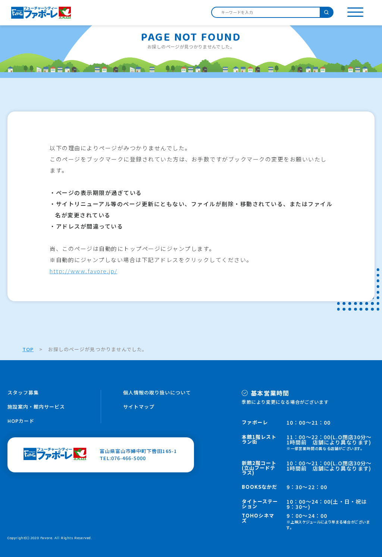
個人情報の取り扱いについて (157, 392)
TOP (28, 349)
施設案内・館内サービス (36, 406)
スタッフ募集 (23, 392)
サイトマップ (138, 406)
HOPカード (20, 420)
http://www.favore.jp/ (84, 271)
